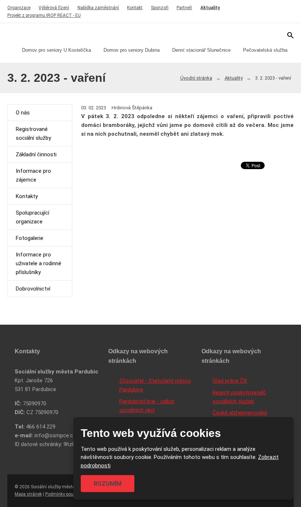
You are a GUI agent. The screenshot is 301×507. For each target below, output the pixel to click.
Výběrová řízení (54, 7)
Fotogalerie (29, 238)
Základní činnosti (36, 154)
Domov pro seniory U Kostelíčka (56, 50)
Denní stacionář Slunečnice (201, 50)
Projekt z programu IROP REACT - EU (44, 15)
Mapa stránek (28, 494)
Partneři (184, 7)
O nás (23, 112)
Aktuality (210, 7)
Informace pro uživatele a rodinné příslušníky (38, 263)
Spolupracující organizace (32, 217)
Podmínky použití (62, 494)
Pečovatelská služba (265, 50)
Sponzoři (159, 7)
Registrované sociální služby (33, 133)
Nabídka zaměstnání (98, 7)
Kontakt (134, 7)
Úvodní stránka (196, 78)
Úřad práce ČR (230, 380)
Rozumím (108, 483)
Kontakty (27, 196)
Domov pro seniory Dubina (132, 50)
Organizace (18, 7)
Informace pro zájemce (33, 175)
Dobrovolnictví (33, 288)
